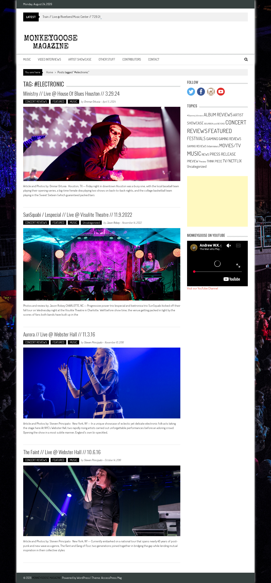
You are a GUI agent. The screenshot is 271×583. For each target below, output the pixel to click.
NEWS (205, 154)
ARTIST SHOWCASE (79, 59)
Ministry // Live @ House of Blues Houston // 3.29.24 (71, 93)
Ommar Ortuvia (92, 101)
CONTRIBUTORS (131, 59)
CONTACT (153, 59)
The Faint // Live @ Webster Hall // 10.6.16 (62, 452)
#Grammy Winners (195, 115)
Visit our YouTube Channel (202, 288)
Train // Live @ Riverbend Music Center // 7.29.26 (72, 17)
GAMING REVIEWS (230, 139)
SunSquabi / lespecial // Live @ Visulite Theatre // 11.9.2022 (77, 214)
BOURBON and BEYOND (214, 123)
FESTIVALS (196, 138)
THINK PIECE (214, 161)
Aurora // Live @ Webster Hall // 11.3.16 (59, 334)
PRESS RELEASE (223, 154)
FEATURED (58, 101)
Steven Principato (93, 342)
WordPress (83, 578)
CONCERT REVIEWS (36, 101)
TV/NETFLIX (232, 160)
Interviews (213, 146)
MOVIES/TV (230, 145)
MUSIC (27, 59)
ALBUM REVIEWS (218, 114)
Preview (202, 161)
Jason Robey (113, 222)
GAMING (212, 138)
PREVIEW (192, 161)
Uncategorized (91, 223)
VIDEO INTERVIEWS (49, 59)
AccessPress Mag (111, 578)
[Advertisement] (217, 201)
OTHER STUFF (107, 59)
